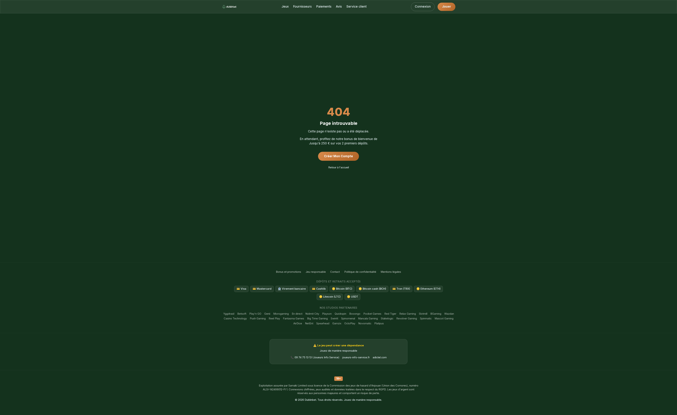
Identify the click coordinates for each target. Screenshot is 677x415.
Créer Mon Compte (338, 156)
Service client (356, 6)
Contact (335, 271)
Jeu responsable (316, 271)
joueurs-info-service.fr (356, 357)
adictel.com (380, 357)
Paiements (323, 6)
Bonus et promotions (288, 271)
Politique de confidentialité (360, 271)
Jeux (285, 6)
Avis (339, 6)
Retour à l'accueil (338, 167)
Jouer (446, 6)
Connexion (423, 6)
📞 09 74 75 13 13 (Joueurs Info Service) (315, 357)
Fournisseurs (302, 6)
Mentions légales (391, 271)
